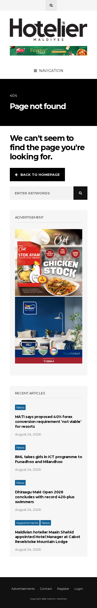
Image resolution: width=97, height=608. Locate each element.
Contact (46, 589)
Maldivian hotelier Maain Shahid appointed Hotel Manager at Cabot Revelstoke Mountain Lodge (47, 537)
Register (63, 589)
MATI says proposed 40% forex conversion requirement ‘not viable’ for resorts (48, 421)
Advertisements (23, 589)
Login (78, 589)
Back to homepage (40, 175)
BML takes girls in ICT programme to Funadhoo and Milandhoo (48, 459)
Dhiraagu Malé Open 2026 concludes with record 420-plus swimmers (44, 497)
